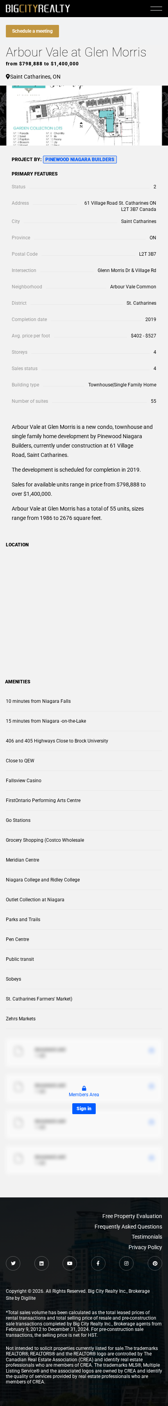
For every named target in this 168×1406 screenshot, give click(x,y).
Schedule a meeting (32, 31)
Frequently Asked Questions (128, 1226)
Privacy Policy (145, 1247)
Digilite (28, 1298)
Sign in (84, 1108)
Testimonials (147, 1237)
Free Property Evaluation (132, 1216)
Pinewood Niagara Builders (79, 159)
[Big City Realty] (38, 8)
